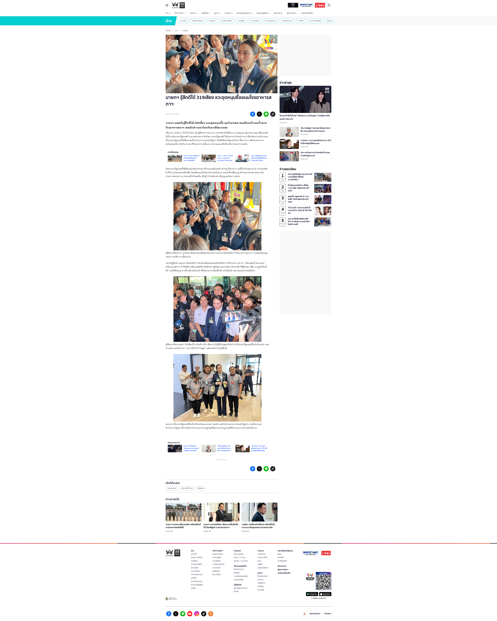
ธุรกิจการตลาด (218, 554)
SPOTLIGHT (179, 13)
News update (239, 554)
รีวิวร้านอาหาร (239, 569)
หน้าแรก (168, 30)
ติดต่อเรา (327, 613)
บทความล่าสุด (238, 579)
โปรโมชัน (237, 573)
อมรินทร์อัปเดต (263, 568)
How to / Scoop (239, 557)
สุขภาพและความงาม (240, 588)
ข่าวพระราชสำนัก (197, 21)
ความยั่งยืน (216, 561)
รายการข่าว (262, 554)
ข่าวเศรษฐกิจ (217, 557)
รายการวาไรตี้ (262, 557)
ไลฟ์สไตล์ (205, 13)
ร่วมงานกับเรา (315, 613)
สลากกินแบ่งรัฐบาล (244, 13)
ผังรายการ (278, 13)
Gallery (329, 21)
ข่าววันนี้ (183, 21)
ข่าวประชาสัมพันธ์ (315, 21)
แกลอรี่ (193, 588)
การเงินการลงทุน (218, 564)
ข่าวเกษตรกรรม (287, 21)
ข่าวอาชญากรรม (270, 21)
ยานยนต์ (228, 13)
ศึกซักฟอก (200, 488)
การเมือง (185, 30)
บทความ (260, 579)
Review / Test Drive (241, 561)
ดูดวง (216, 13)
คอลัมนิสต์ (216, 571)
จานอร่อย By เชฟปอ (241, 576)
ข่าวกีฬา (301, 21)
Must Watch (217, 574)
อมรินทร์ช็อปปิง (307, 13)
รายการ (193, 13)
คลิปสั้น (260, 564)
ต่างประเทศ (216, 568)
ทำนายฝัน (261, 590)
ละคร (259, 561)
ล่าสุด (279, 554)
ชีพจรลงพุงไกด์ (262, 13)
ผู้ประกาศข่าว (292, 13)
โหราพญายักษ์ (262, 576)
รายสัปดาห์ (261, 583)
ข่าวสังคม (212, 21)
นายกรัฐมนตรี (172, 488)
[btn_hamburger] (167, 5)
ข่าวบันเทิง (241, 21)
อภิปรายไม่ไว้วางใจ (187, 488)
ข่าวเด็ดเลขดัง (282, 561)
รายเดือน (261, 586)
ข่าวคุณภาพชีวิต (226, 21)
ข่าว (167, 13)
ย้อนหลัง (281, 557)
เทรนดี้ (236, 591)
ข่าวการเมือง (254, 21)
